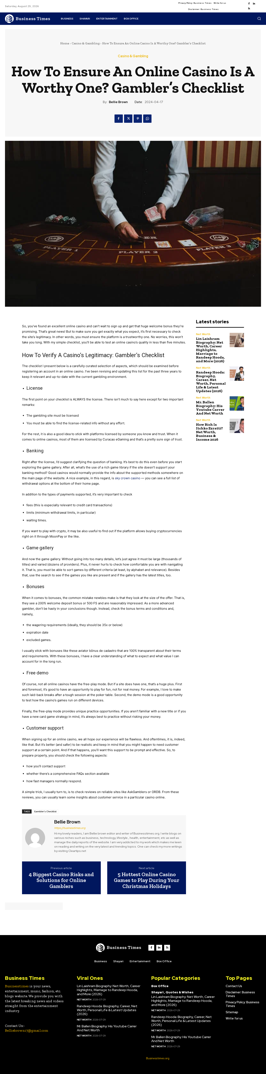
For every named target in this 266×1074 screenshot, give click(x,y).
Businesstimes (17, 986)
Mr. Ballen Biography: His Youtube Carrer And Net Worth (210, 408)
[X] (128, 118)
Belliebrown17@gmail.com (26, 1030)
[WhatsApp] (147, 118)
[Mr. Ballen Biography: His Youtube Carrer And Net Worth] (237, 403)
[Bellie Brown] (37, 837)
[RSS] (248, 8)
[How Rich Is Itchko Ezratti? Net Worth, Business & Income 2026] (237, 426)
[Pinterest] (138, 118)
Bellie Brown (118, 102)
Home (64, 43)
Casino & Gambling (86, 43)
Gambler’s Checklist (45, 811)
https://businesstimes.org (69, 828)
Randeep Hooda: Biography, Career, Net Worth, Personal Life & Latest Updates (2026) (211, 381)
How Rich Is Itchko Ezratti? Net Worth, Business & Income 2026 (209, 432)
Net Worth (203, 334)
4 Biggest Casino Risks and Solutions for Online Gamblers (61, 880)
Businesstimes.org (157, 1058)
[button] (259, 18)
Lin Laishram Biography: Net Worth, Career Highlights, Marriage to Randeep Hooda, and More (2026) (210, 349)
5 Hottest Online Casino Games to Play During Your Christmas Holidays (146, 880)
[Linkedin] (253, 3)
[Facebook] (248, 3)
